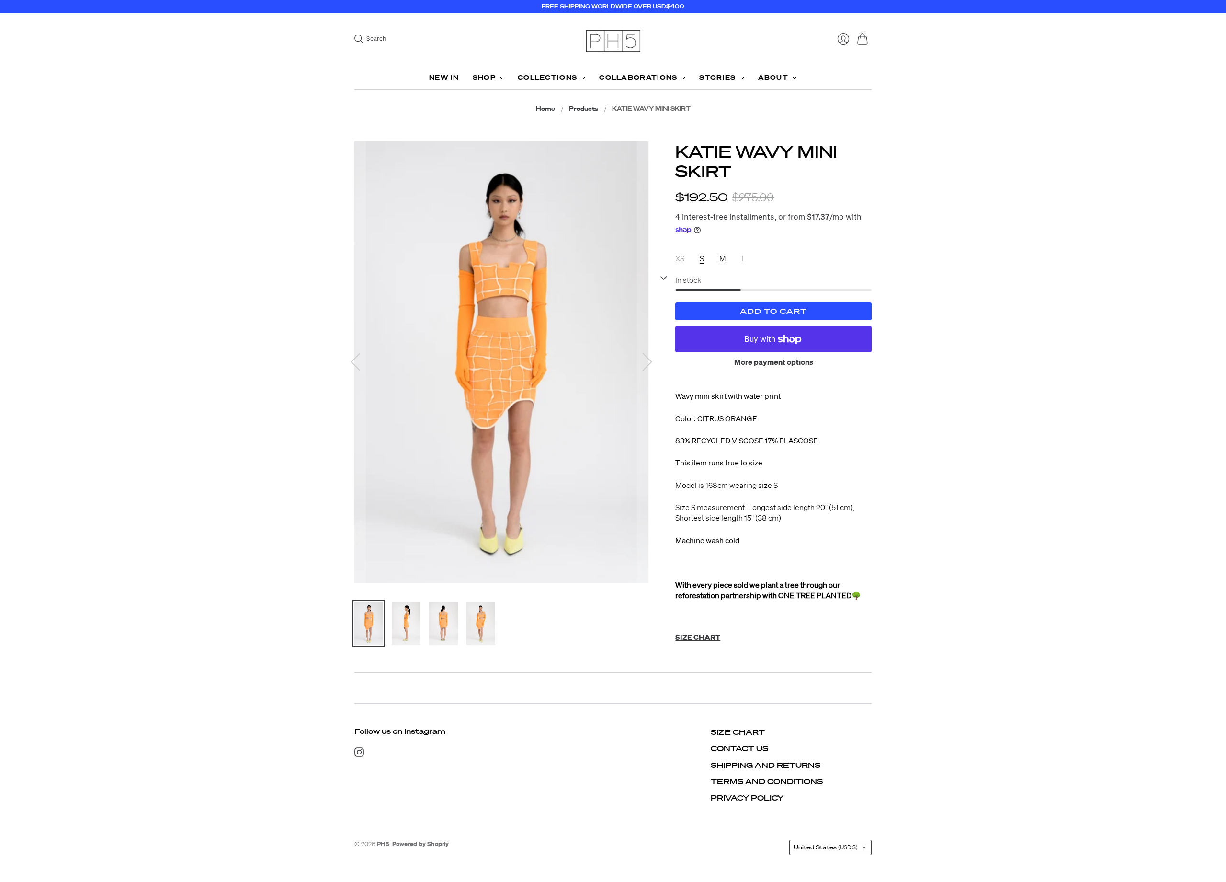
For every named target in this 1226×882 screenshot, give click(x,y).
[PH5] (613, 41)
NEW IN (444, 77)
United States (826, 847)
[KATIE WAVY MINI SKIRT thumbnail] (368, 623)
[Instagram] (359, 754)
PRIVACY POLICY (747, 797)
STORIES (717, 77)
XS (679, 258)
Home (545, 109)
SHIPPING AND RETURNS (765, 765)
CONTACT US (739, 748)
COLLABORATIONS (638, 77)
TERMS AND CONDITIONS (767, 781)
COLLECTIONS (547, 77)
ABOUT (773, 77)
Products (583, 109)
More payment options (773, 362)
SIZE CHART (738, 732)
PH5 (383, 844)
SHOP (484, 77)
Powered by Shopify (420, 844)
